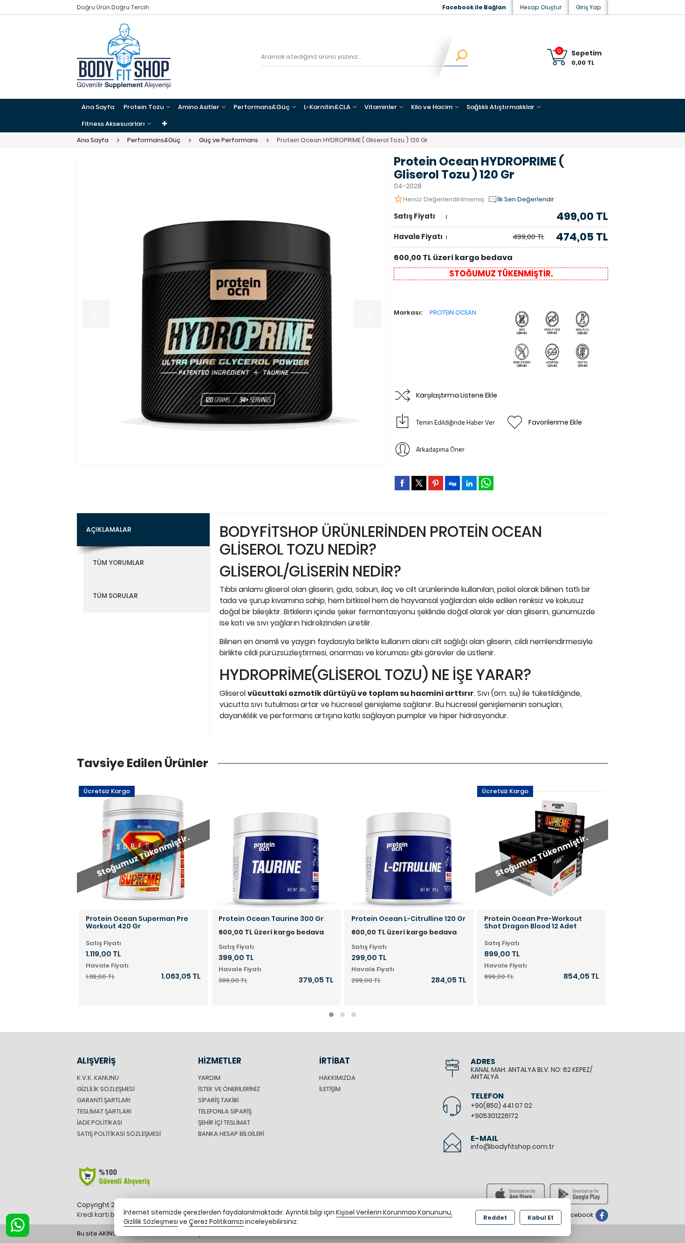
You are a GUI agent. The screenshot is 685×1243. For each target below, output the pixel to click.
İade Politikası (99, 1122)
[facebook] (402, 482)
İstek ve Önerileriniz (229, 1089)
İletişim (330, 1089)
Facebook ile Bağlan (474, 7)
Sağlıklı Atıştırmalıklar (500, 107)
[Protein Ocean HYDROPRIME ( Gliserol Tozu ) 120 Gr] (231, 310)
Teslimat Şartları (104, 1111)
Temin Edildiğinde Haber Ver (455, 422)
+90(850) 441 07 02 (501, 1105)
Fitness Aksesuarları (113, 123)
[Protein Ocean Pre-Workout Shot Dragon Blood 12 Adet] (541, 844)
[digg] (452, 482)
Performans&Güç (261, 107)
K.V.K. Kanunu (98, 1077)
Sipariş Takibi (218, 1100)
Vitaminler (380, 107)
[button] (331, 1014)
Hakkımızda (337, 1077)
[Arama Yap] (455, 57)
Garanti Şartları (103, 1100)
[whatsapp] (486, 483)
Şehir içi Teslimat (224, 1122)
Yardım (209, 1077)
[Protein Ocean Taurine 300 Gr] (276, 844)
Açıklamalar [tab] (108, 529)
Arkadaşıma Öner (440, 449)
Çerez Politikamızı (216, 1221)
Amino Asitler (198, 107)
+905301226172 (494, 1115)
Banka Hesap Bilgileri (231, 1133)
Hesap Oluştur (541, 7)
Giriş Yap (588, 7)
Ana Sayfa (98, 107)
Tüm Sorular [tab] (115, 595)
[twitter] (418, 483)
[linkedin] (469, 482)
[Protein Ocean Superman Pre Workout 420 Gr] (143, 844)
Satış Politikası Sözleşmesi (119, 1133)
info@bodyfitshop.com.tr (512, 1146)
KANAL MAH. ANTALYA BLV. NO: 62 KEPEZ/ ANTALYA (531, 1073)
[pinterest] (435, 482)
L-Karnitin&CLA (327, 107)
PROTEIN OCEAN (453, 312)
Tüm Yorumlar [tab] (118, 562)
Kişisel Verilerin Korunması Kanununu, (394, 1212)
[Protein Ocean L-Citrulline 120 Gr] (408, 844)
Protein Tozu (143, 107)
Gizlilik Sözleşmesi (106, 1089)
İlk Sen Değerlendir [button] (525, 199)
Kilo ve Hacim (431, 107)
